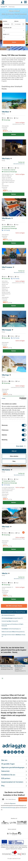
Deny (14, 461)
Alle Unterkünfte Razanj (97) (8, 615)
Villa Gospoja (6, 330)
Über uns (4, 760)
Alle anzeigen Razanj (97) (12, 618)
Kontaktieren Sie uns (8, 775)
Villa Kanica (6, 470)
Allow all (14, 451)
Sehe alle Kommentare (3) (19, 272)
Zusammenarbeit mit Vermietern (12, 782)
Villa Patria (6, 159)
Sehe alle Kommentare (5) (19, 475)
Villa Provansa (7, 267)
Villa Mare (5, 112)
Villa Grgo (5, 375)
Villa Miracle (6, 218)
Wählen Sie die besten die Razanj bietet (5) (13, 631)
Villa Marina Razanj (19, 666)
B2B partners (5, 778)
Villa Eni (4, 573)
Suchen (14, 42)
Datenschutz (5, 771)
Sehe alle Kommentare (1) (19, 578)
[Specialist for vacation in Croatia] (14, 746)
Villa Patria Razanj (5, 666)
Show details (19, 446)
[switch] (24, 430)
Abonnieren (23, 799)
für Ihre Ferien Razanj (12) (11, 628)
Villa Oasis (5, 527)
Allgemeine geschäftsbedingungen (12, 767)
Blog (2, 786)
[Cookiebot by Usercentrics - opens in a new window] (19, 398)
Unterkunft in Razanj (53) (10, 621)
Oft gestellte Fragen (8, 764)
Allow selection (14, 456)
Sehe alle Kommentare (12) (18, 163)
